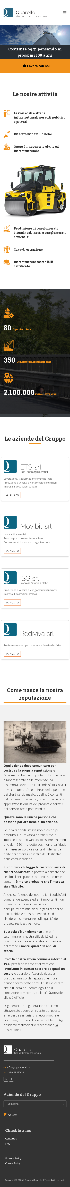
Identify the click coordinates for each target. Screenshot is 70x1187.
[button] (64, 12)
